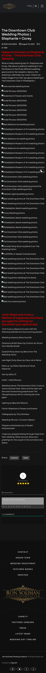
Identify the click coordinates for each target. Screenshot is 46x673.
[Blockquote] (19, 506)
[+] (29, 506)
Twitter (25, 458)
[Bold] (3, 506)
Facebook (14, 458)
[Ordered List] (14, 506)
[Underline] (8, 506)
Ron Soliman (10, 44)
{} (26, 506)
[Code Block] (21, 506)
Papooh (14, 663)
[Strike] (11, 506)
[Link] (24, 506)
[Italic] (6, 506)
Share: (4, 458)
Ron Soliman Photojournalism (14, 657)
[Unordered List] (16, 506)
